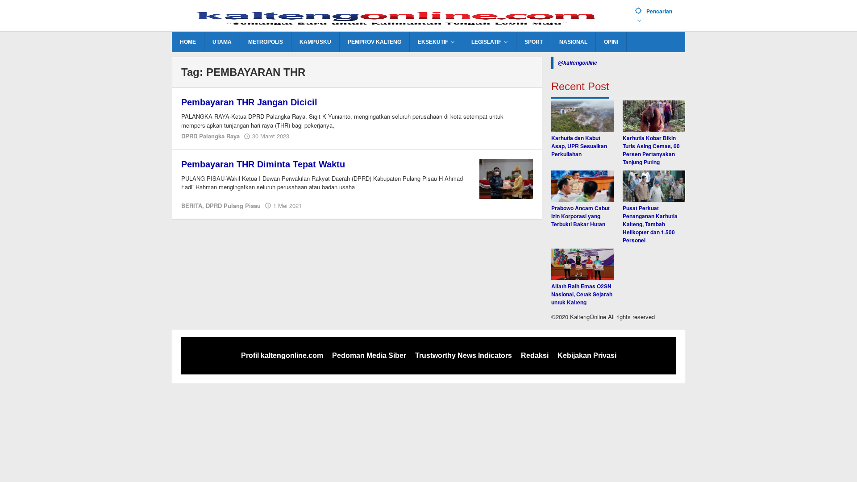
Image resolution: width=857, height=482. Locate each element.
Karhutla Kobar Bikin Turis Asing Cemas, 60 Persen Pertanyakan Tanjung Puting (651, 150)
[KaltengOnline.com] (400, 16)
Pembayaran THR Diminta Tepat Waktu (263, 164)
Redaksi (535, 355)
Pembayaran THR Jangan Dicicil (249, 102)
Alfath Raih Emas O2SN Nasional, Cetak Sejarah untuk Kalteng (581, 294)
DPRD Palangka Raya (210, 136)
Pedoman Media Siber (369, 355)
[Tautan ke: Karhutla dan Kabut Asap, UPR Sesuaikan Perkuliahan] (582, 116)
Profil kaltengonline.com (282, 355)
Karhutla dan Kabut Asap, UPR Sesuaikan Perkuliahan (579, 146)
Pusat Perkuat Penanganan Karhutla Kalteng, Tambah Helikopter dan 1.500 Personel (650, 224)
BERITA (191, 205)
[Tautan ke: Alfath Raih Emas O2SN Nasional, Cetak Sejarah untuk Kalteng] (582, 264)
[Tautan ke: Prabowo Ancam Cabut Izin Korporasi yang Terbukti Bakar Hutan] (582, 186)
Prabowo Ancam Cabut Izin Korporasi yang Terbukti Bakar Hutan (580, 216)
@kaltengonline (577, 62)
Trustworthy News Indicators (463, 355)
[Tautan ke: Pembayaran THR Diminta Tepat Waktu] (506, 178)
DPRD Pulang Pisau (233, 205)
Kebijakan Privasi (586, 355)
